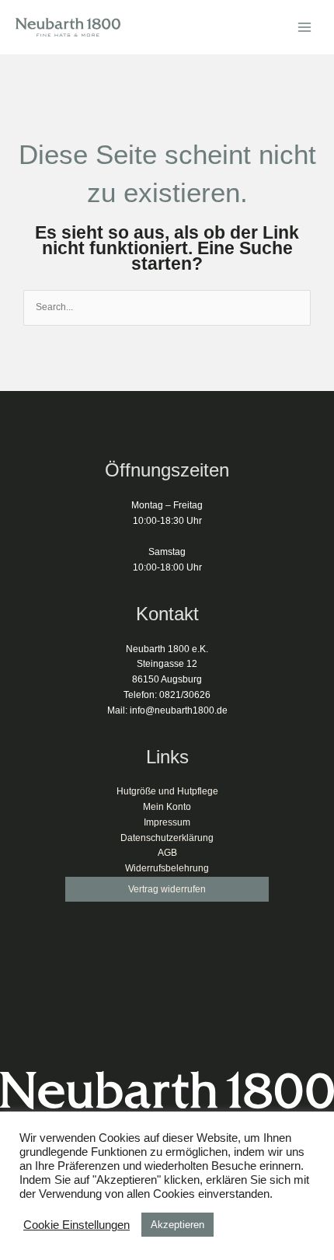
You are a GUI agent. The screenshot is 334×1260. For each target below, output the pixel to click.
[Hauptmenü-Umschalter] (304, 27)
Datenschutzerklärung (167, 837)
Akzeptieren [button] (177, 1224)
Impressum (167, 822)
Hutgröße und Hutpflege (167, 791)
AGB (167, 852)
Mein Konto (167, 806)
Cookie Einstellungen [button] (76, 1225)
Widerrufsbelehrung (167, 868)
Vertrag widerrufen (167, 889)
